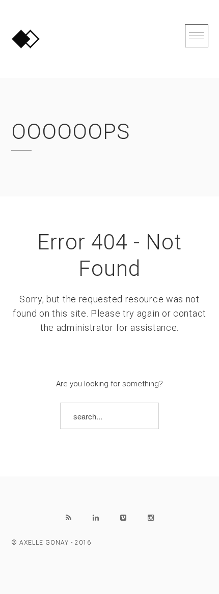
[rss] (68, 517)
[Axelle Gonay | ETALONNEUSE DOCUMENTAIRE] (25, 38)
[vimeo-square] (123, 517)
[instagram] (150, 517)
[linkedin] (95, 517)
